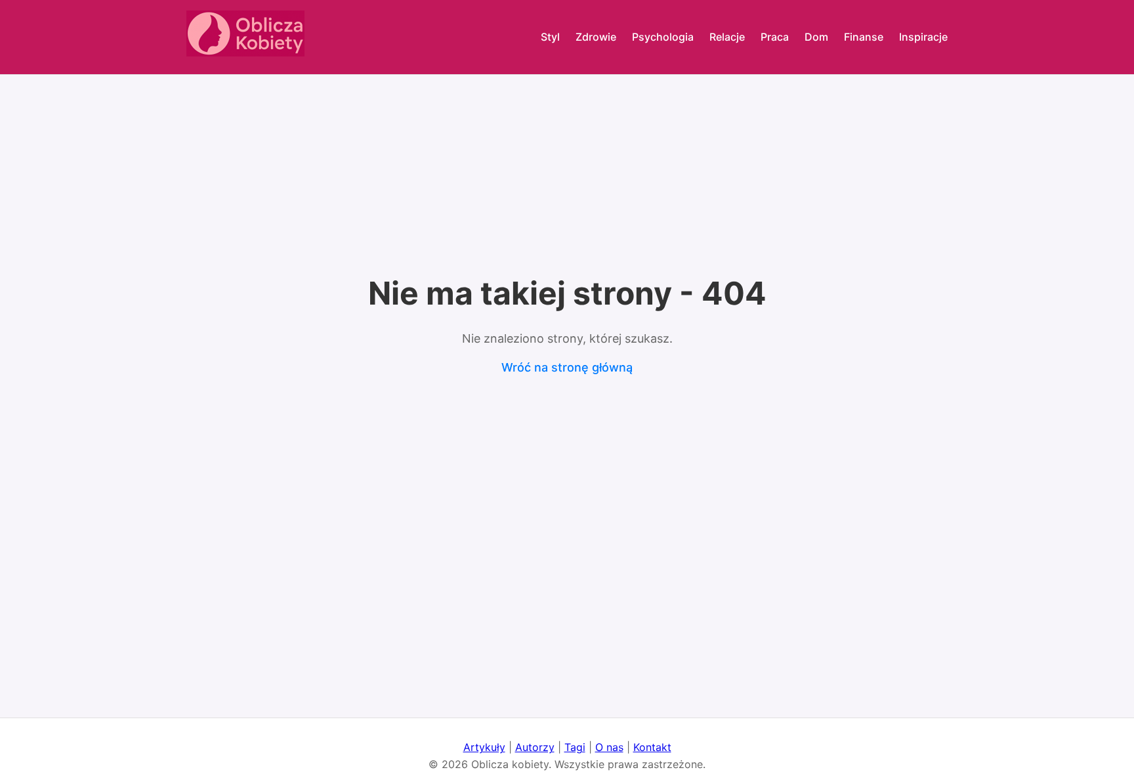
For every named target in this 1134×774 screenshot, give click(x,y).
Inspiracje (923, 36)
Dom (816, 36)
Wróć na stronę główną (567, 367)
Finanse (863, 36)
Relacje (727, 36)
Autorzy (535, 747)
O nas (609, 747)
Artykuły (484, 747)
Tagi (574, 747)
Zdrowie (596, 36)
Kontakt (652, 747)
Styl (550, 36)
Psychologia (663, 36)
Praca (775, 36)
